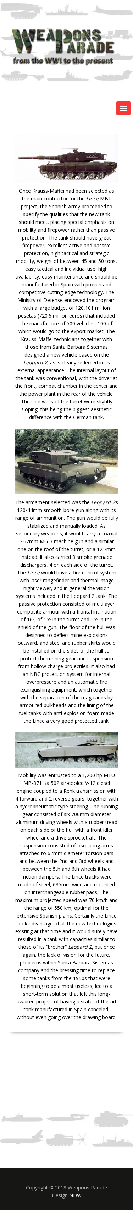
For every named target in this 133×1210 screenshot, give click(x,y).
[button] (123, 108)
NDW (75, 1195)
